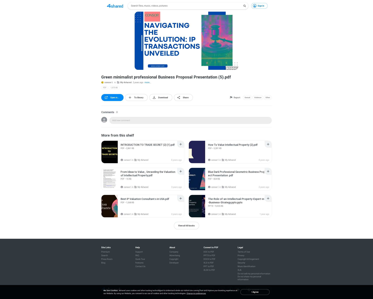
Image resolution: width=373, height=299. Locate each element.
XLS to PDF (209, 263)
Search (104, 255)
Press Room (106, 259)
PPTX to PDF (209, 255)
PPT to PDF (209, 266)
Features (139, 263)
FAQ (137, 255)
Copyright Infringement (248, 259)
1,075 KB (114, 88)
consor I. (108, 82)
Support (139, 252)
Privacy (241, 255)
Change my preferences (196, 293)
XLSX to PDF (209, 270)
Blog (103, 263)
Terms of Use (244, 252)
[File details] (112, 152)
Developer (174, 263)
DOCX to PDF (209, 259)
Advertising (174, 255)
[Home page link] (115, 5)
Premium (105, 252)
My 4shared (126, 82)
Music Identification (246, 266)
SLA (239, 270)
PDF (104, 88)
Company (173, 252)
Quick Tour (140, 259)
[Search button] (244, 5)
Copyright (173, 259)
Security (241, 263)
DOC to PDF (209, 252)
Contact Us (140, 266)
